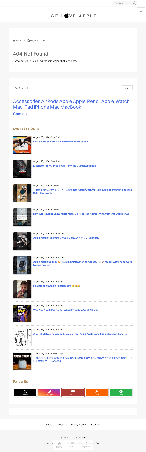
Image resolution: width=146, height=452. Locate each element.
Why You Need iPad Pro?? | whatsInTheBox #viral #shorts (65, 309)
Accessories (26, 101)
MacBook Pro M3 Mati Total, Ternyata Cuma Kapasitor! (64, 165)
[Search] (134, 3)
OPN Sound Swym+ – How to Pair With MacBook (60, 141)
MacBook (70, 107)
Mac (55, 107)
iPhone (41, 107)
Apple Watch (115, 101)
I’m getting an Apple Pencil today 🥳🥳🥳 (56, 285)
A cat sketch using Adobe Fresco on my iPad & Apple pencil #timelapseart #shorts (80, 333)
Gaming (20, 113)
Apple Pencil (87, 101)
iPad (28, 107)
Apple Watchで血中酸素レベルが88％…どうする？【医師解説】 (67, 237)
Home (19, 40)
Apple (65, 101)
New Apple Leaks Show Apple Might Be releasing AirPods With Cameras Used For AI (81, 213)
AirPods (50, 101)
